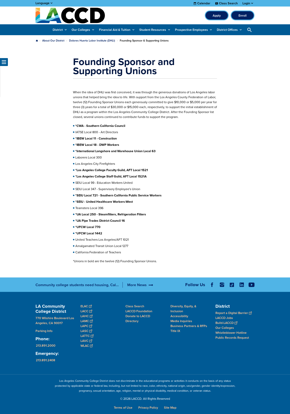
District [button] (58, 29)
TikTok (232, 285)
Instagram (222, 285)
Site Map (170, 407)
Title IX (175, 331)
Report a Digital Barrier (231, 313)
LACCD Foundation (138, 311)
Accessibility (179, 316)
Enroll (243, 15)
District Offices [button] (227, 29)
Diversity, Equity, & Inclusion (183, 308)
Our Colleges (224, 327)
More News (137, 285)
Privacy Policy (148, 407)
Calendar (203, 3)
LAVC (84, 341)
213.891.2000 (45, 345)
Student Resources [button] (152, 29)
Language (43, 3)
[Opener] (286, 288)
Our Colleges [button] (81, 29)
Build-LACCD (224, 323)
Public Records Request (232, 337)
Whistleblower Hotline (231, 332)
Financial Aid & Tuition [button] (114, 29)
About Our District (53, 41)
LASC (84, 331)
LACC (84, 311)
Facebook (212, 285)
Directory (131, 321)
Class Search (228, 3)
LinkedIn (242, 285)
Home (37, 40)
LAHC (84, 316)
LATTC (85, 336)
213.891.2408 (45, 360)
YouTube (251, 285)
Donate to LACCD (137, 316)
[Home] (78, 15)
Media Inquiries (181, 321)
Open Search (249, 29)
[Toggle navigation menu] (4, 62)
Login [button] (246, 3)
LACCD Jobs (224, 318)
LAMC (84, 321)
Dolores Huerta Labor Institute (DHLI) (92, 41)
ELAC (84, 306)
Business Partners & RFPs (188, 326)
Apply (217, 15)
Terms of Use (123, 407)
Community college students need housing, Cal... (77, 285)
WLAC (84, 345)
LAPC (84, 326)
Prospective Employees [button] (191, 29)
